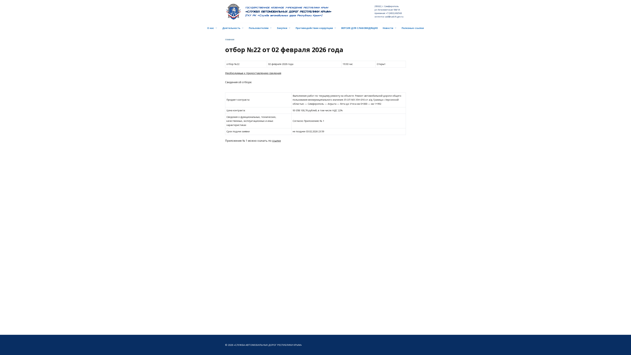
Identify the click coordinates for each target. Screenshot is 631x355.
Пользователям (259, 28)
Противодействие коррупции (314, 28)
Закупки (282, 28)
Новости (388, 28)
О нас (210, 28)
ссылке (276, 140)
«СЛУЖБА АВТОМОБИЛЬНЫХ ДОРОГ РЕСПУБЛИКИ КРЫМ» (288, 11)
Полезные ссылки (413, 28)
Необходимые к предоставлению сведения (253, 73)
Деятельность (231, 28)
